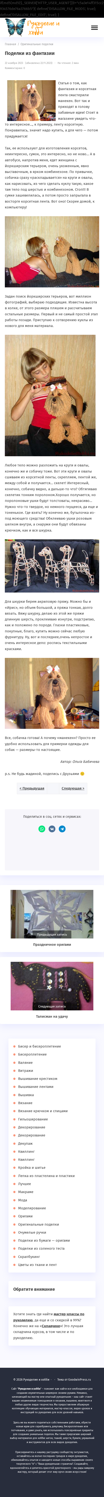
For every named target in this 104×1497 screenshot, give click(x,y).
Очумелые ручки (32, 1232)
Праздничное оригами (52, 944)
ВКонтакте (52, 829)
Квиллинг (26, 1151)
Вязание (25, 1103)
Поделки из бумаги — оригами (44, 1240)
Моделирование (32, 1208)
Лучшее (24, 1184)
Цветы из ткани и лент (37, 1265)
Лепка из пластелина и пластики (46, 1176)
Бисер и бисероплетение (39, 1046)
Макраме (25, 1192)
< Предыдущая (32, 788)
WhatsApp (41, 829)
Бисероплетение (32, 1054)
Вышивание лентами (35, 1086)
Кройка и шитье (31, 1167)
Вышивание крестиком (37, 1078)
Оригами (25, 1216)
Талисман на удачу (52, 1016)
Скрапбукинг (29, 1257)
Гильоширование (33, 1119)
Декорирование (31, 1127)
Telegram (62, 829)
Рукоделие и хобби (35, 27)
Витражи (25, 1070)
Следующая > (73, 788)
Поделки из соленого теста (41, 1248)
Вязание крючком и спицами (43, 1111)
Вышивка (26, 1095)
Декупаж (25, 1143)
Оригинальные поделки (38, 1224)
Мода (22, 1200)
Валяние (25, 1062)
